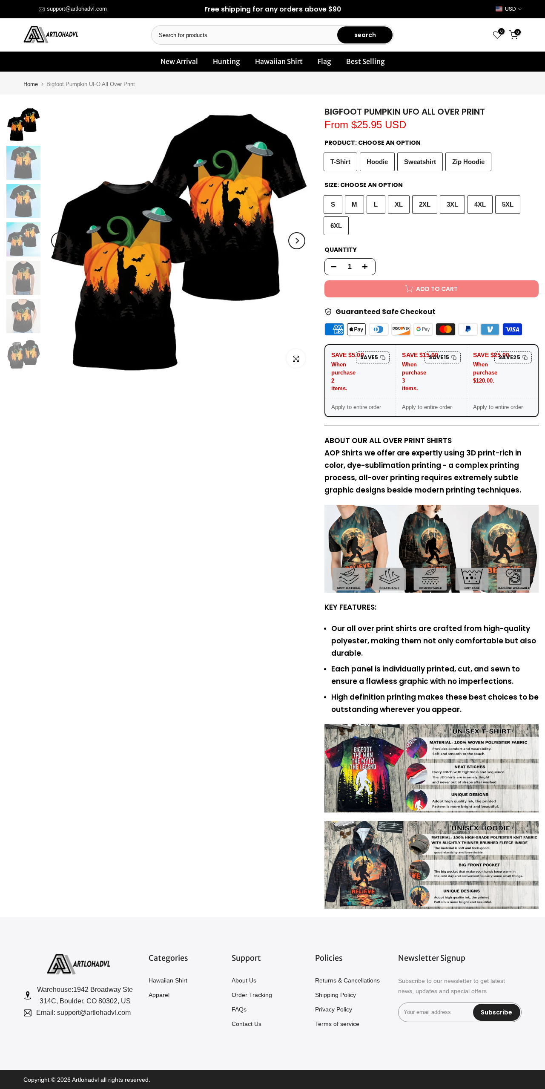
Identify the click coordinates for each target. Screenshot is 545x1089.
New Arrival (179, 61)
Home (30, 84)
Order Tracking (252, 994)
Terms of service (337, 1023)
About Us (244, 980)
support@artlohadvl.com (77, 9)
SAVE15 (439, 357)
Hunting (226, 61)
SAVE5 (369, 357)
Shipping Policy (335, 994)
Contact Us (246, 1023)
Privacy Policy (333, 1009)
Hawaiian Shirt (279, 61)
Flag (324, 61)
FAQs (239, 1009)
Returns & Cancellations (347, 980)
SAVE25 (509, 357)
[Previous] (59, 240)
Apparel (159, 994)
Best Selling (365, 61)
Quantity (340, 249)
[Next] (296, 240)
